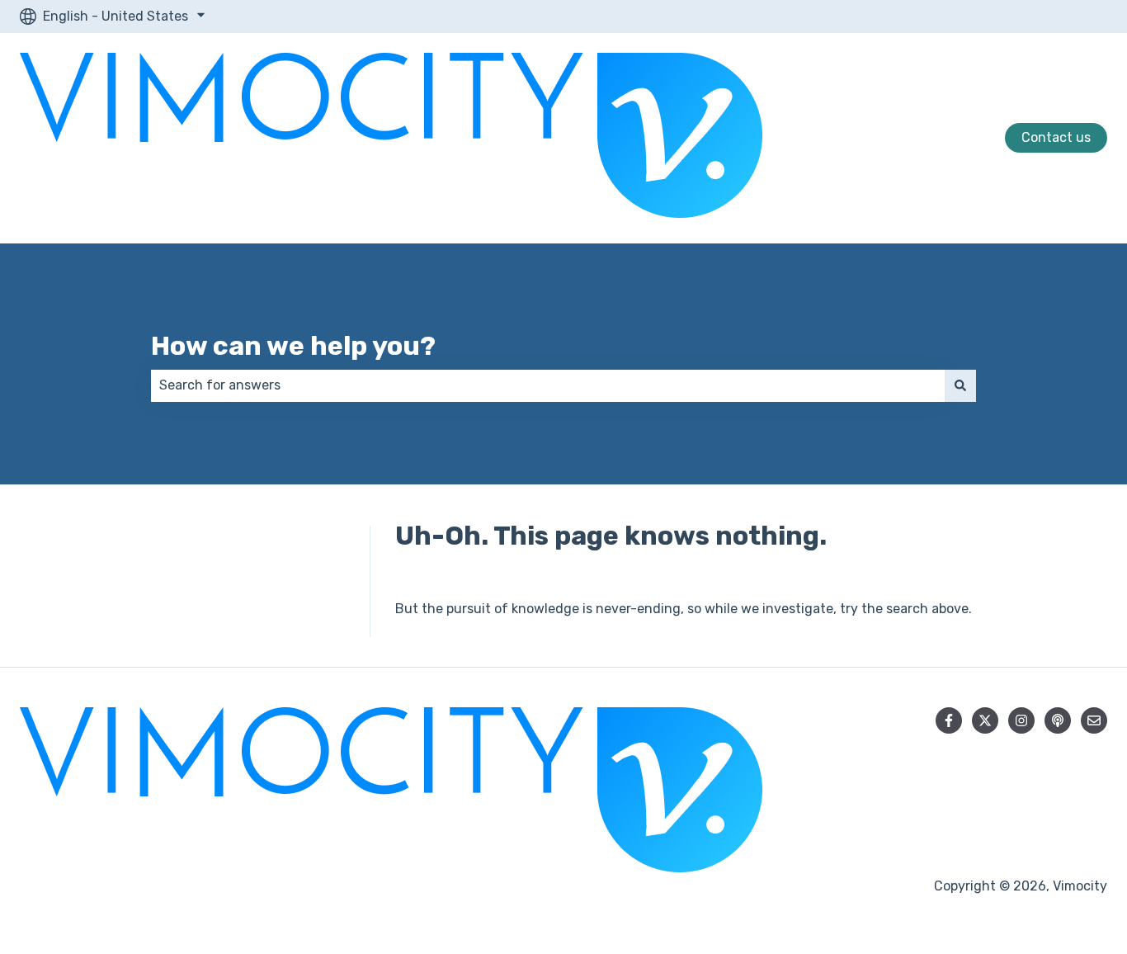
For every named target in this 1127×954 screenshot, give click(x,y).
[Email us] (1094, 720)
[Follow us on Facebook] (949, 720)
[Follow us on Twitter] (985, 720)
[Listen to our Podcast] (1057, 720)
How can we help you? (293, 345)
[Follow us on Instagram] (1021, 720)
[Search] (960, 385)
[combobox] (548, 385)
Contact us (1056, 137)
